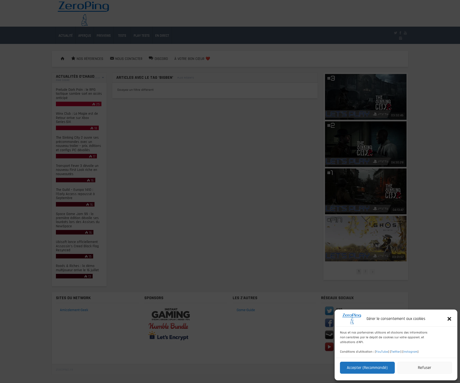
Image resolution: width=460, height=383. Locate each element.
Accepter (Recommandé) (367, 367)
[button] (449, 319)
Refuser (424, 367)
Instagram (410, 352)
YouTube (382, 352)
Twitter (395, 352)
